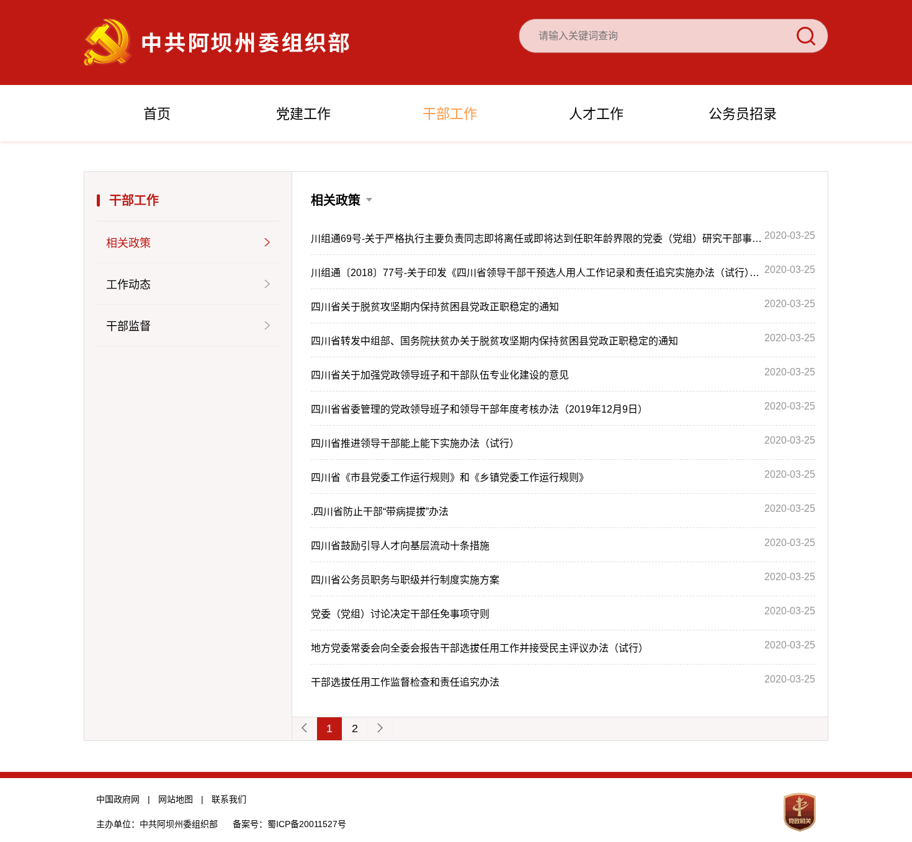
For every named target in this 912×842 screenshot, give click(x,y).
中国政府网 (118, 799)
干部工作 (449, 114)
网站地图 (175, 799)
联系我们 (229, 799)
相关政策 (335, 200)
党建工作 (303, 114)
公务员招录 (743, 114)
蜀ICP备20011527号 (306, 824)
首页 (157, 114)
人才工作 (596, 114)
